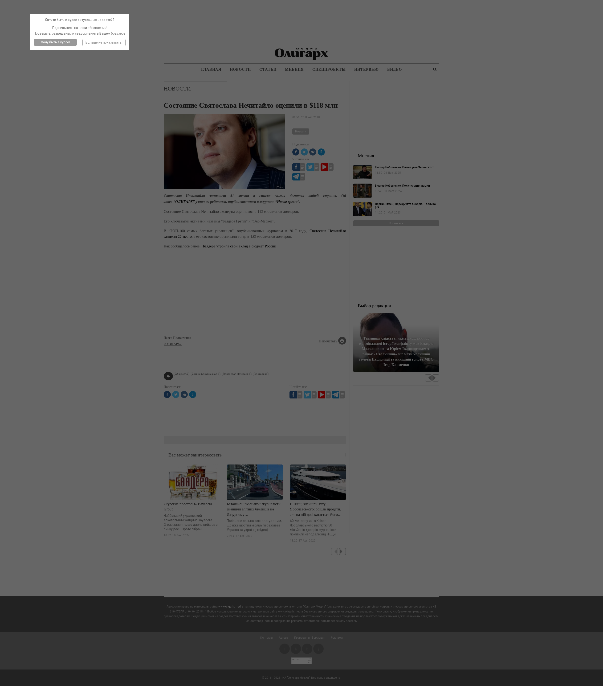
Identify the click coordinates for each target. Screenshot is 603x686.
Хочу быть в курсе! (55, 42)
